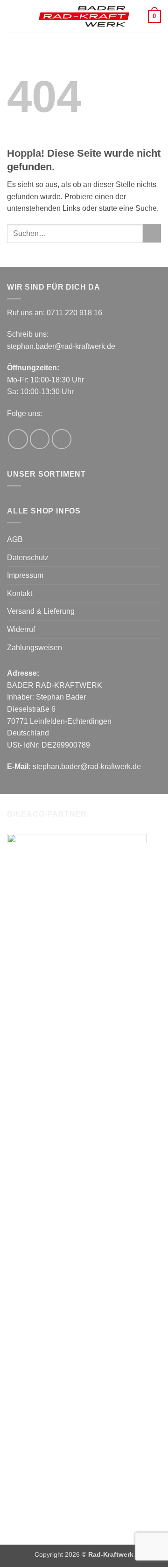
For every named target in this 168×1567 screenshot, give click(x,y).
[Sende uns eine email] (62, 439)
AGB (15, 539)
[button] (12, 16)
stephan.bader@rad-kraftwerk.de (61, 346)
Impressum (25, 575)
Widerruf (21, 629)
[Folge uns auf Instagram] (40, 439)
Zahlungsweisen (34, 648)
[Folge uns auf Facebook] (18, 439)
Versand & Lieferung (41, 611)
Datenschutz (28, 558)
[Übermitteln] (152, 233)
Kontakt (19, 593)
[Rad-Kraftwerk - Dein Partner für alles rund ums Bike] (84, 16)
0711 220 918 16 (74, 313)
